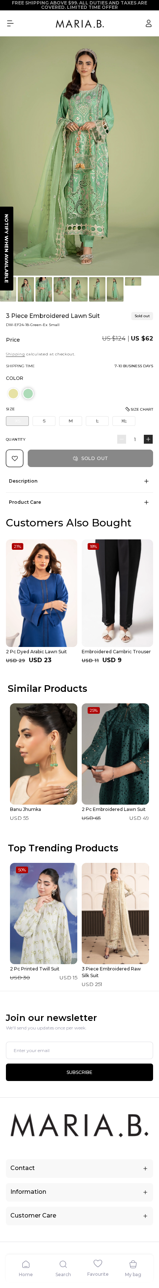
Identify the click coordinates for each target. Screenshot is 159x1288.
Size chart (142, 409)
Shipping (15, 354)
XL (128, 422)
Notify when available (7, 248)
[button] (10, 23)
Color (14, 378)
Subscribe (79, 1072)
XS (22, 422)
